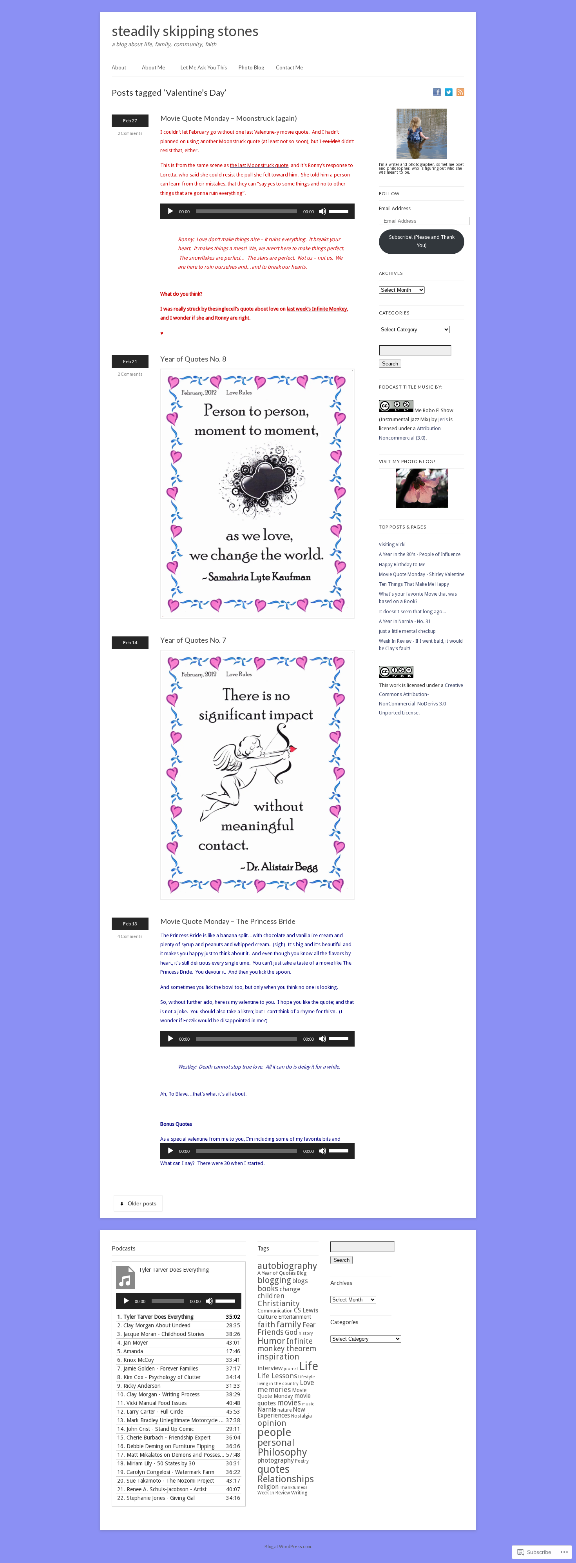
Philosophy (282, 1452)
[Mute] (322, 211)
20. (165, 1481)
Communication (275, 1311)
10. (158, 1394)
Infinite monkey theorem (286, 1345)
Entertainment (294, 1317)
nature (284, 1410)
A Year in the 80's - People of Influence (419, 554)
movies (289, 1402)
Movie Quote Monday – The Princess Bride (227, 921)
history (306, 1333)
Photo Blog (251, 67)
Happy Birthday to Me (402, 564)
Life (308, 1366)
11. (152, 1403)
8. (159, 1377)
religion (268, 1486)
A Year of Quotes (276, 1273)
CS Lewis (306, 1310)
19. (165, 1472)
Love (307, 1383)
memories (274, 1389)
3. (160, 1334)
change (290, 1289)
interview (270, 1368)
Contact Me (289, 67)
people (274, 1432)
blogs (300, 1281)
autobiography (287, 1265)
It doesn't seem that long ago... (412, 611)
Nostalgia (301, 1416)
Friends (270, 1332)
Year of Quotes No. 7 (193, 640)
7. (157, 1368)
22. (156, 1498)
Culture (267, 1316)
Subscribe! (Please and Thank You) (422, 241)
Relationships (285, 1479)
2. (153, 1325)
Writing (299, 1493)
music (308, 1404)
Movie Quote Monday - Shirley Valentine (421, 574)
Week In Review (273, 1493)
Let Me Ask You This (204, 67)
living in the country (278, 1383)
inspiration (278, 1356)
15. (163, 1437)
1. (155, 1317)
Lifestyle (306, 1376)
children (270, 1296)
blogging (274, 1280)
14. (155, 1429)
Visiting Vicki (392, 544)
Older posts (142, 1203)
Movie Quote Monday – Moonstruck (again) (228, 118)
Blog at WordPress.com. (288, 1546)
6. (135, 1360)
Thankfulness (294, 1487)
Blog (301, 1273)
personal (275, 1442)
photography (275, 1460)
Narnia (266, 1409)
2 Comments (130, 133)
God (291, 1332)
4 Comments (130, 936)
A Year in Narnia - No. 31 (405, 621)
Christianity (278, 1303)
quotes (273, 1469)
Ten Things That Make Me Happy (414, 584)
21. (161, 1489)
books (267, 1288)
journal (291, 1368)
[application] (257, 211)
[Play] (170, 211)
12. (150, 1412)
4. (132, 1342)
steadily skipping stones (185, 30)
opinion (271, 1423)
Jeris (443, 419)
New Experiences (281, 1412)
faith (266, 1324)
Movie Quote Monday (281, 1393)
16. (166, 1446)
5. (130, 1351)
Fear (308, 1325)
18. (156, 1463)
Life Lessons (277, 1376)
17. (171, 1455)
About (119, 67)
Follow (389, 193)
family (288, 1324)
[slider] (340, 211)
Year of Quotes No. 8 (193, 358)
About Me (153, 67)
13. (171, 1420)
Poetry (302, 1461)
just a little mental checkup (407, 631)
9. (139, 1386)
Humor (271, 1341)
